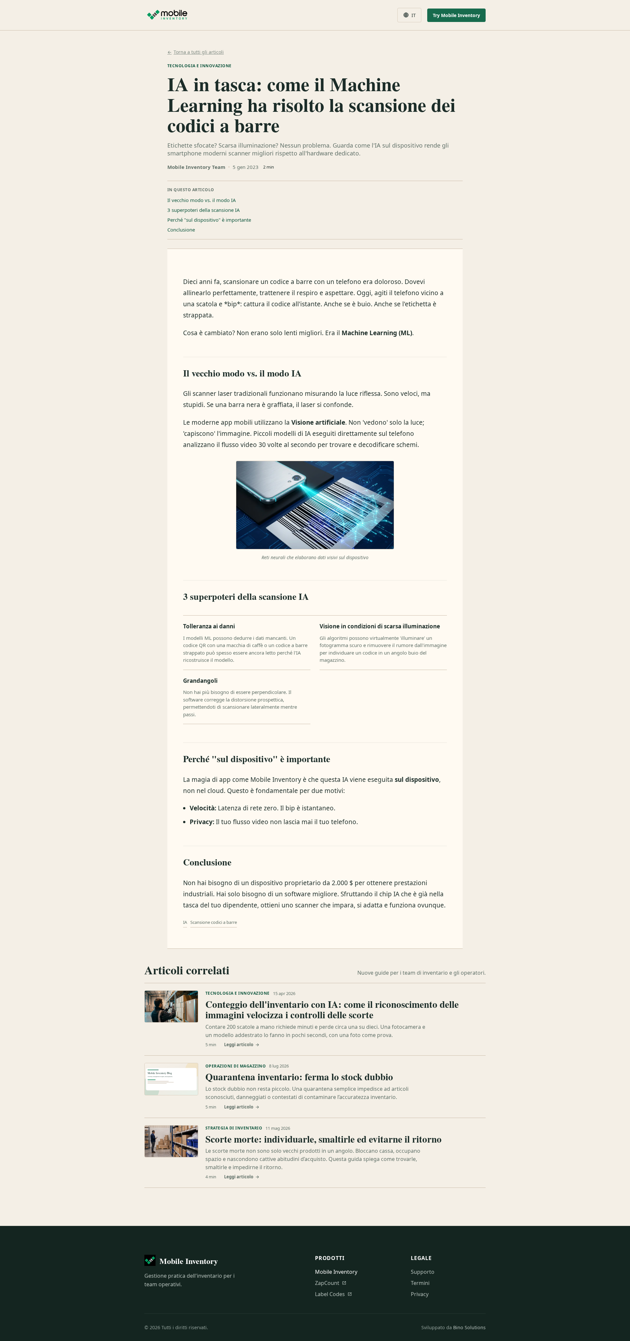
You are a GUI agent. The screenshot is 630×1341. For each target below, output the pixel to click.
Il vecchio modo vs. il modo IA (201, 200)
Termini (420, 1283)
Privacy (420, 1294)
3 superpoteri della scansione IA (203, 210)
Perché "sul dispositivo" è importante (209, 219)
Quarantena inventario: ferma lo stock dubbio (299, 1077)
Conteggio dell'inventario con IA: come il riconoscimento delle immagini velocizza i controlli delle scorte (332, 1009)
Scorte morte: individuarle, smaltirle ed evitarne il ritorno (323, 1139)
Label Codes (333, 1294)
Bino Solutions (469, 1327)
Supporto (422, 1271)
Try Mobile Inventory (456, 15)
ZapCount (330, 1283)
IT (409, 15)
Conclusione (181, 229)
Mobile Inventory (336, 1271)
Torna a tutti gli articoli (195, 52)
